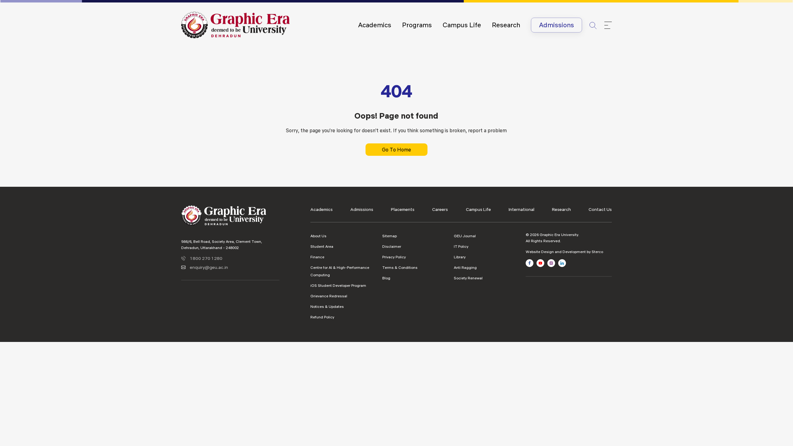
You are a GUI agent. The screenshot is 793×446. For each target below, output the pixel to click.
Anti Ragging (465, 267)
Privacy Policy (394, 257)
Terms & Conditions (400, 267)
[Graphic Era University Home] (235, 24)
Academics (374, 25)
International (521, 209)
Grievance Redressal (328, 296)
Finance (317, 257)
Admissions (556, 25)
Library (460, 257)
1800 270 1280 (206, 258)
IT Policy (461, 246)
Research (506, 25)
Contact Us (600, 209)
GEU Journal (465, 236)
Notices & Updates (327, 306)
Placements (402, 209)
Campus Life (462, 25)
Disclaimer (391, 246)
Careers (440, 209)
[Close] (608, 25)
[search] (593, 25)
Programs (417, 25)
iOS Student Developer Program (338, 285)
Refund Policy (322, 317)
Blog (386, 278)
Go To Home (396, 149)
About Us (318, 236)
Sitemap (389, 236)
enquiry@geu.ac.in (209, 267)
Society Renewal (468, 278)
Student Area (321, 246)
